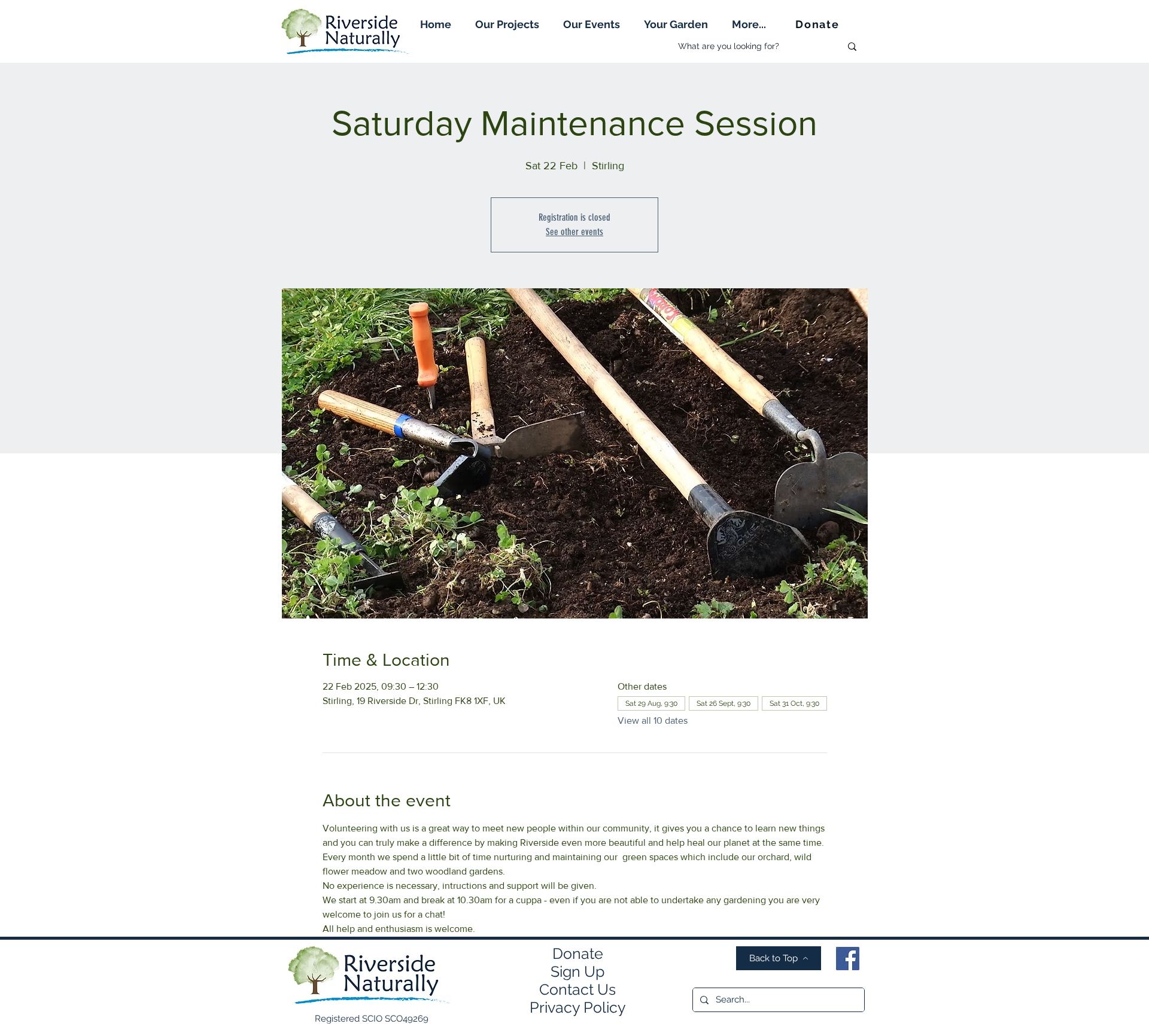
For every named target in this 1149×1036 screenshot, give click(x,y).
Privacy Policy (578, 1007)
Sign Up (577, 971)
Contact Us (577, 989)
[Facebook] (847, 958)
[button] (507, 24)
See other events (574, 231)
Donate (577, 953)
